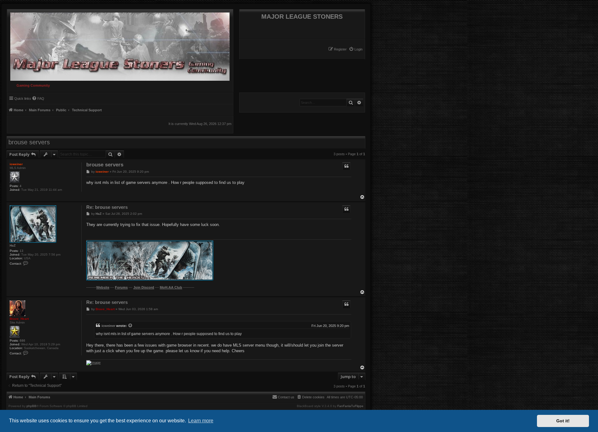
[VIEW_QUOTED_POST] (130, 326)
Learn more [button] (200, 420)
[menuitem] (356, 49)
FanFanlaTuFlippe (350, 406)
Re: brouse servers (107, 207)
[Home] (118, 45)
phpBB (31, 406)
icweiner (16, 164)
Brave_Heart (19, 318)
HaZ (13, 245)
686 (22, 340)
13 (21, 250)
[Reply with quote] (346, 166)
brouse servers (29, 142)
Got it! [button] (563, 420)
